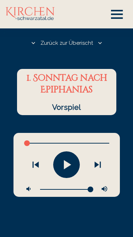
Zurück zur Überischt (67, 43)
